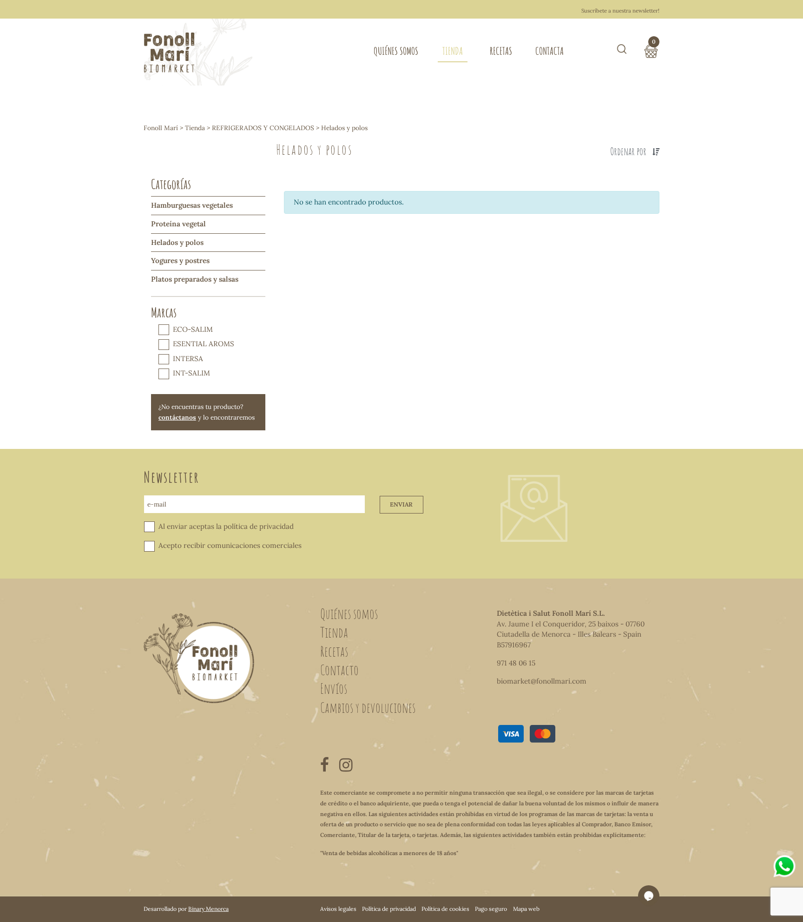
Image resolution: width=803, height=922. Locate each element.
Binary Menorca (208, 908)
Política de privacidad (389, 908)
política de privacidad (259, 526)
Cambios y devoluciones (367, 707)
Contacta (549, 51)
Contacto (339, 669)
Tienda (452, 51)
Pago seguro (491, 908)
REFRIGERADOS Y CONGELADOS (263, 128)
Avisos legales (338, 908)
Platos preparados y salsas (194, 279)
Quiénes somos (396, 51)
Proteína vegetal (178, 223)
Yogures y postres (180, 260)
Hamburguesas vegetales (192, 205)
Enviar (401, 504)
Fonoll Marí (161, 128)
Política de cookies (445, 908)
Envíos (333, 688)
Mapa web (526, 908)
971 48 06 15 (516, 663)
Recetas (501, 51)
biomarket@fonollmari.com (541, 681)
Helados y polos (177, 242)
